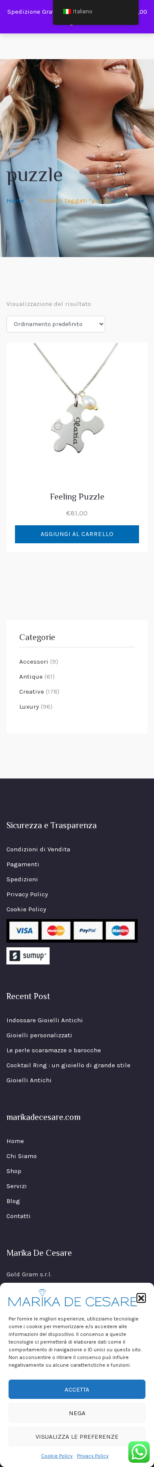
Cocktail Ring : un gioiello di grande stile (68, 1065)
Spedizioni (22, 879)
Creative (31, 691)
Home (15, 200)
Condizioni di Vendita (38, 849)
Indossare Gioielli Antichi (44, 1020)
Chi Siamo (21, 1156)
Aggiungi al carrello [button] (77, 534)
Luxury (29, 706)
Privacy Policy (93, 1456)
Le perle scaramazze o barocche (53, 1050)
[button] (141, 1297)
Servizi (16, 1186)
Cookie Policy (57, 1456)
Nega (77, 1413)
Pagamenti (22, 864)
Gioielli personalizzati (39, 1035)
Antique (31, 676)
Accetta (77, 1389)
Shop (13, 1171)
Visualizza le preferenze (77, 1436)
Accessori (33, 661)
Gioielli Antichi (29, 1080)
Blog (13, 1201)
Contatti (18, 1216)
